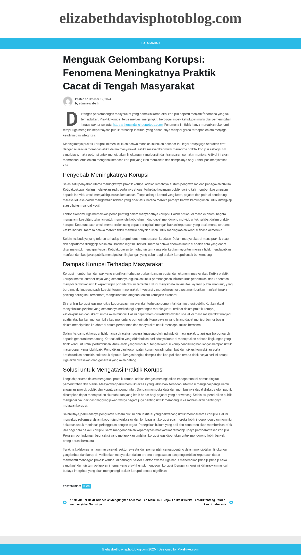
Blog (86, 486)
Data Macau (150, 43)
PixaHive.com (188, 549)
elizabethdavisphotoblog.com (150, 18)
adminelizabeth (89, 103)
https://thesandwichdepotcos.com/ (138, 125)
